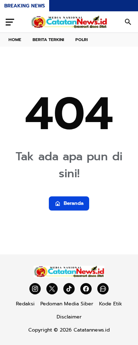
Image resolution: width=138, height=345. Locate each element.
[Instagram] (35, 288)
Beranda (74, 203)
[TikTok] (69, 288)
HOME (14, 39)
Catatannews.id (92, 330)
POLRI (81, 39)
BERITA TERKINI (48, 39)
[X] (52, 288)
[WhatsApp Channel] (103, 288)
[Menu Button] (10, 22)
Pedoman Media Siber (66, 303)
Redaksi (25, 303)
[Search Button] (128, 22)
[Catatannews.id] (69, 22)
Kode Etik (110, 303)
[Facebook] (86, 288)
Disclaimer (69, 317)
